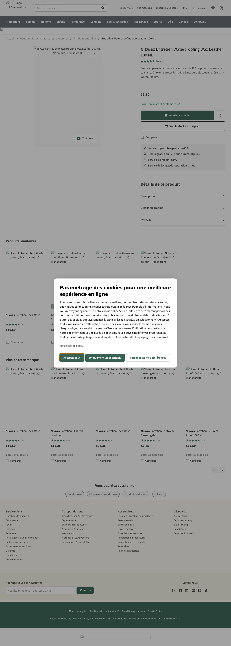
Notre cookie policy (71, 346)
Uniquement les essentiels (105, 358)
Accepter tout (72, 358)
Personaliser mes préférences (148, 358)
